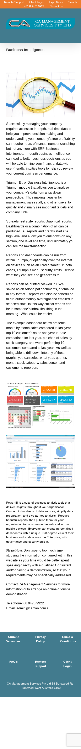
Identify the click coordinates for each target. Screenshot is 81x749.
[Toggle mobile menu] (73, 31)
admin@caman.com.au (33, 608)
